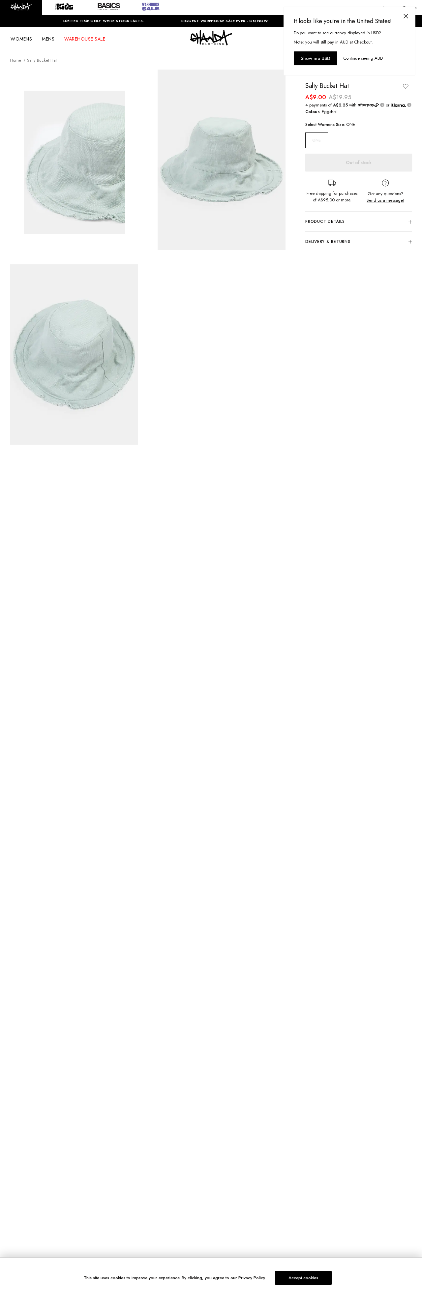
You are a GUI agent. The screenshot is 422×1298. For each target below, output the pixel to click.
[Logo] (211, 43)
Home (15, 60)
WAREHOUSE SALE (84, 39)
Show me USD (315, 58)
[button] (21, 7)
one (316, 140)
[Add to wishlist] (405, 86)
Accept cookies (303, 1278)
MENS (48, 39)
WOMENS (21, 39)
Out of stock (359, 162)
